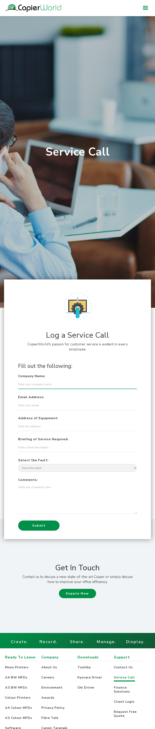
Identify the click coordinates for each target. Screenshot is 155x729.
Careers (47, 677)
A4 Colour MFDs (18, 708)
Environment (52, 687)
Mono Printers (17, 667)
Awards (47, 697)
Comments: (28, 480)
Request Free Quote (125, 714)
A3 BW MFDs (16, 687)
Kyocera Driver (90, 677)
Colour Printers (18, 697)
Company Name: (32, 376)
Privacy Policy (53, 708)
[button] (145, 8)
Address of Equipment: (38, 418)
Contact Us (123, 667)
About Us (49, 667)
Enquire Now (77, 593)
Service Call (124, 677)
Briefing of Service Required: (43, 439)
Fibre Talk (49, 718)
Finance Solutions (122, 689)
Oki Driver (86, 687)
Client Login (124, 701)
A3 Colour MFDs (18, 718)
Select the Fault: (33, 460)
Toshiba (85, 667)
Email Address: (31, 397)
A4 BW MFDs (16, 677)
